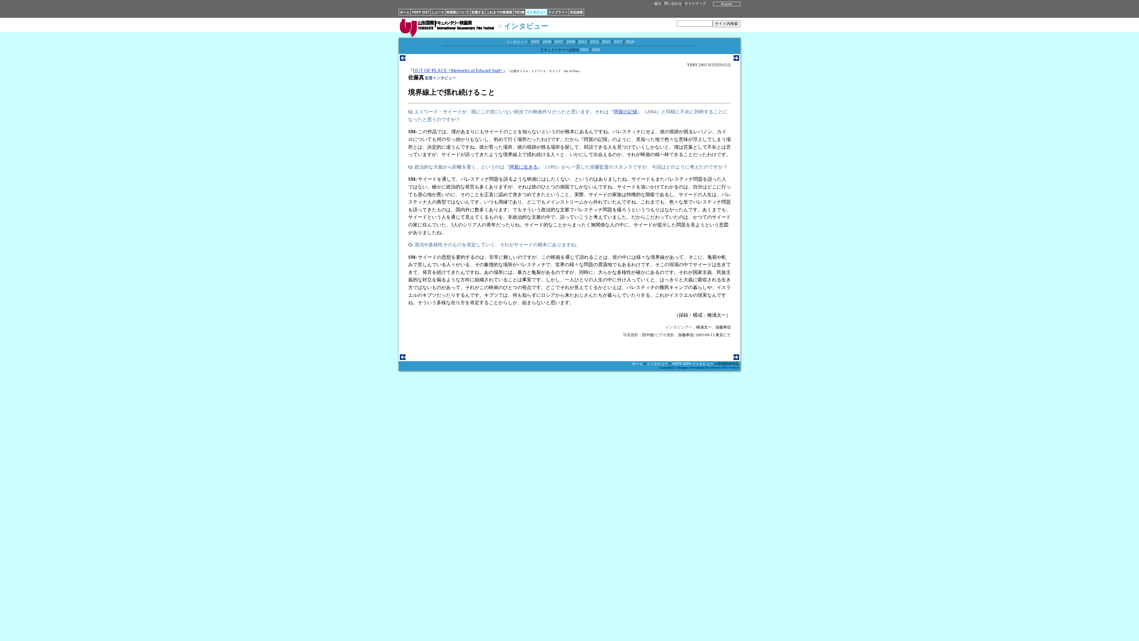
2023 (584, 50)
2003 (535, 42)
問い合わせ (673, 3)
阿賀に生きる (523, 166)
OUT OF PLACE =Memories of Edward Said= (458, 70)
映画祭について (457, 12)
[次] (736, 59)
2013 (594, 42)
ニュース (437, 12)
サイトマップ (695, 3)
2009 (571, 42)
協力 (657, 3)
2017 (618, 42)
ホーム (405, 12)
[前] (402, 59)
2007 (559, 42)
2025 (596, 50)
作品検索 (576, 12)
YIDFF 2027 (420, 12)
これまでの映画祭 (499, 12)
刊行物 (519, 12)
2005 (547, 42)
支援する (477, 12)
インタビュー (536, 12)
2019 (630, 42)
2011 (582, 42)
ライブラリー (558, 12)
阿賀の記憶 (625, 111)
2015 (606, 42)
